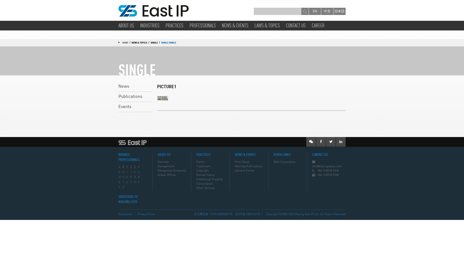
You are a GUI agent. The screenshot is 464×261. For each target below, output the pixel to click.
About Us (126, 26)
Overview (163, 162)
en (315, 11)
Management (166, 166)
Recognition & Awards (172, 170)
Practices (174, 26)
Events (124, 107)
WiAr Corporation (285, 162)
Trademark (203, 166)
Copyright (202, 170)
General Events (244, 170)
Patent (200, 162)
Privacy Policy (146, 214)
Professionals (202, 26)
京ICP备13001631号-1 (249, 214)
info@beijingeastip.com (327, 166)
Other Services (205, 188)
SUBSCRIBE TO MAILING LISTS (128, 199)
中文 (327, 11)
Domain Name (205, 175)
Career (318, 26)
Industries (150, 26)
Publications (130, 96)
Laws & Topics (267, 26)
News (123, 86)
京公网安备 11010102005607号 (213, 214)
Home (125, 42)
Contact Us (296, 26)
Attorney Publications (248, 166)
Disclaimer (125, 214)
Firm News (242, 162)
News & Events (235, 26)
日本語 (339, 11)
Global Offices (167, 175)
